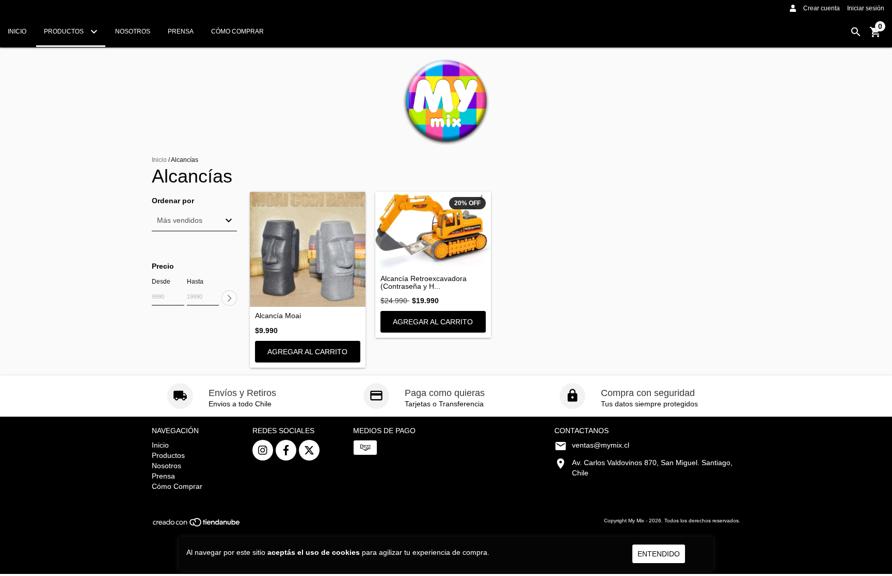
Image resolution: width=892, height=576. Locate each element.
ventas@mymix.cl (600, 445)
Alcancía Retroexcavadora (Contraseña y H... (423, 282)
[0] (875, 35)
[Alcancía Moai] (307, 249)
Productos (64, 31)
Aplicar (229, 298)
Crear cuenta (821, 8)
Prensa (181, 31)
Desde (161, 281)
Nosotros (132, 31)
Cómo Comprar (237, 31)
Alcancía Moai (278, 316)
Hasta (195, 281)
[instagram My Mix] (262, 450)
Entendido (659, 554)
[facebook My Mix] (286, 450)
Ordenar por (173, 201)
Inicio (17, 31)
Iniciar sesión (865, 8)
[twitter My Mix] (309, 450)
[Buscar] (856, 32)
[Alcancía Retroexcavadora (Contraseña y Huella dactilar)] (433, 231)
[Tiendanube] (197, 526)
